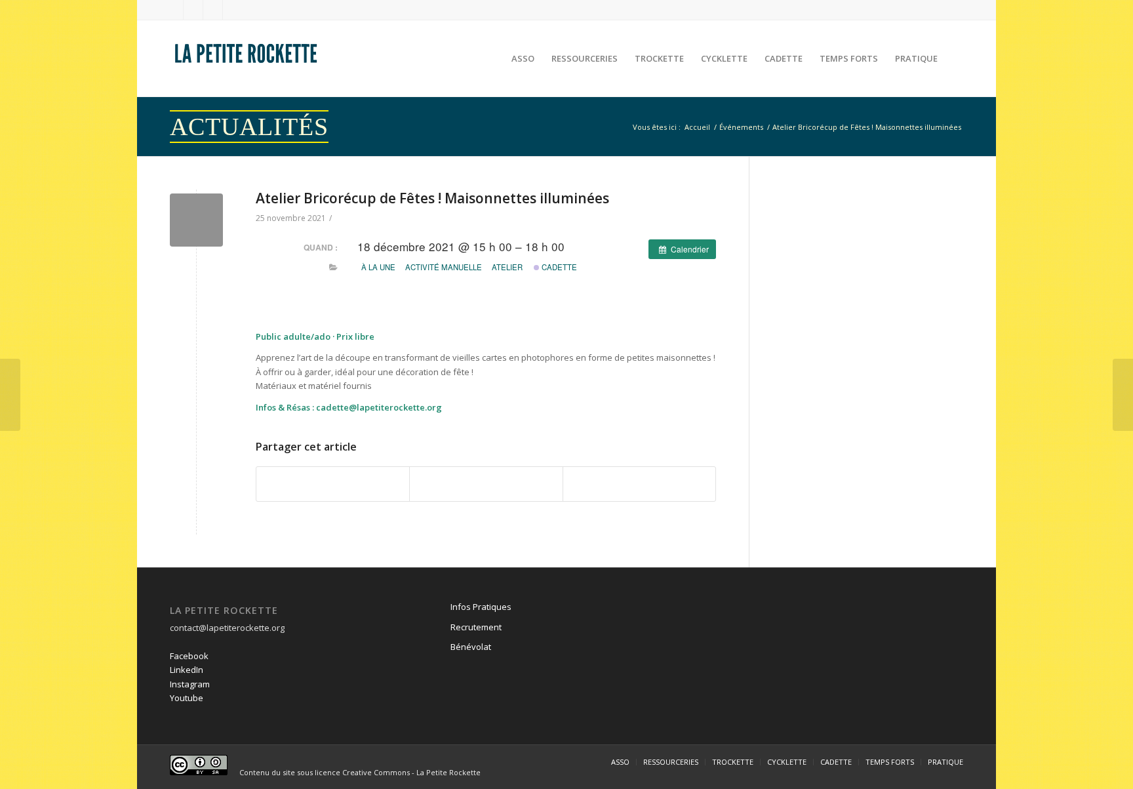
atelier (507, 267)
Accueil (697, 127)
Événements (741, 127)
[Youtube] (233, 10)
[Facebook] (173, 10)
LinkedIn (186, 670)
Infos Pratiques (480, 607)
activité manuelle (443, 267)
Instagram (190, 684)
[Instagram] (212, 10)
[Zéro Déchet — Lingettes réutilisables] (10, 395)
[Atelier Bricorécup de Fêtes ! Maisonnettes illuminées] (196, 220)
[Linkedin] (193, 10)
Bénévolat (470, 647)
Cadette (558, 267)
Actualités (249, 126)
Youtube (186, 698)
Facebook (189, 656)
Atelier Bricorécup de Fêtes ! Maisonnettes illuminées (432, 198)
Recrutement (476, 627)
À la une (378, 267)
